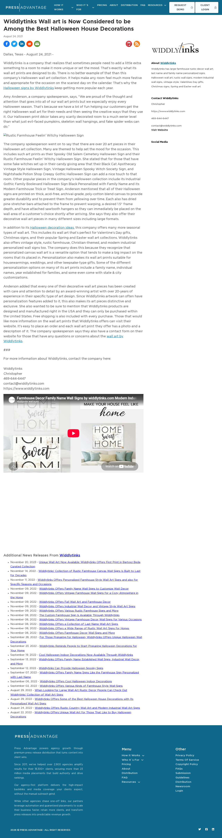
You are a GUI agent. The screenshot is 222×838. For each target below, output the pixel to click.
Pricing (102, 5)
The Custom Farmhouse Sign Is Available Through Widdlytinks (79, 615)
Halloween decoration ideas (52, 227)
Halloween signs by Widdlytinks (28, 88)
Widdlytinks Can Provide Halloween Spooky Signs (71, 668)
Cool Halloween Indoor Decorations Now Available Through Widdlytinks (86, 655)
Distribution (129, 5)
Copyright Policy (187, 764)
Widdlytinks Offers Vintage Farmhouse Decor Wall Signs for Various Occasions (90, 619)
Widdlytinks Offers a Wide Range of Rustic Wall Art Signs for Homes (84, 628)
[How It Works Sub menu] (72, 7)
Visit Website (159, 130)
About (114, 5)
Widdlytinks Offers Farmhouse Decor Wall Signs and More (77, 633)
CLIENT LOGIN (205, 7)
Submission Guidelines (183, 775)
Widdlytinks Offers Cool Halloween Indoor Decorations (76, 681)
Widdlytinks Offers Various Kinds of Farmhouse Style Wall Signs (81, 686)
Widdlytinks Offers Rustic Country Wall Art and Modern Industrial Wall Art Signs (87, 708)
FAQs (179, 769)
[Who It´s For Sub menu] (93, 7)
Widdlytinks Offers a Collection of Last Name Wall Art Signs (78, 624)
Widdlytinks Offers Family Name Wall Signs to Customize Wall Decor (84, 589)
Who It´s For (82, 7)
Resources (155, 5)
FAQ (142, 5)
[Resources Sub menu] (165, 5)
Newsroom (183, 786)
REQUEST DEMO (180, 7)
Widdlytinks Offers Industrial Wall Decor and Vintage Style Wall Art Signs (87, 606)
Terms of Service (187, 760)
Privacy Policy (185, 755)
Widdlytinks (69, 555)
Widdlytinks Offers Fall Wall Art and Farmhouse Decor (75, 602)
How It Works (58, 7)
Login (179, 791)
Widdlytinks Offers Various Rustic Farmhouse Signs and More (78, 611)
